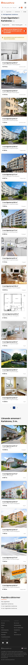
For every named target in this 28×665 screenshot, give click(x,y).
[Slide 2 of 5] (13, 59)
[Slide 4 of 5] (14, 59)
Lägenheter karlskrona (7, 604)
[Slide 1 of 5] (12, 59)
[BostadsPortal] (7, 2)
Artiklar (2, 625)
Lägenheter (8, 11)
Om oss (3, 623)
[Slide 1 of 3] (13, 87)
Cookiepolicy (4, 632)
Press (2, 627)
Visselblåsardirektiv (5, 637)
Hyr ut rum (16, 623)
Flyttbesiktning (17, 625)
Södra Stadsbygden (17, 25)
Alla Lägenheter (5, 601)
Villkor (15, 632)
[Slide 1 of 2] (13, 115)
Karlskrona (17, 11)
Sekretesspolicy (5, 630)
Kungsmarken (5, 25)
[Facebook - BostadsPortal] (3, 643)
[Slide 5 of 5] (15, 59)
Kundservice (17, 630)
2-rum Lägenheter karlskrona (9, 606)
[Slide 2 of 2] (14, 115)
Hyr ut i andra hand (18, 627)
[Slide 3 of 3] (14, 87)
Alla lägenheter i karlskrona (10, 14)
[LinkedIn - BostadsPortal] (7, 643)
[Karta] (25, 7)
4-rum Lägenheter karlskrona (9, 608)
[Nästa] (17, 408)
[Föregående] (11, 408)
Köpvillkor (3, 634)
